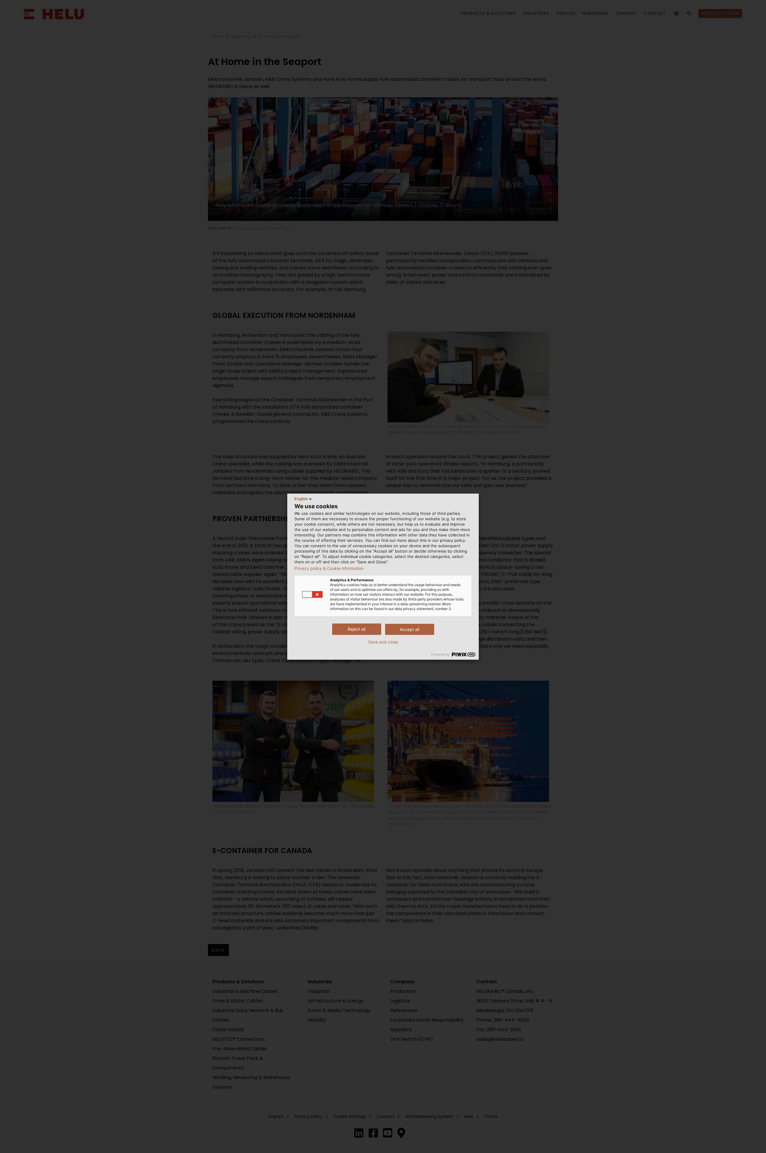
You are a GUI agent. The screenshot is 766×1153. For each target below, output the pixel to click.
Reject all (356, 629)
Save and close (383, 642)
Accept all (409, 629)
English (301, 498)
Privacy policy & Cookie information (329, 568)
